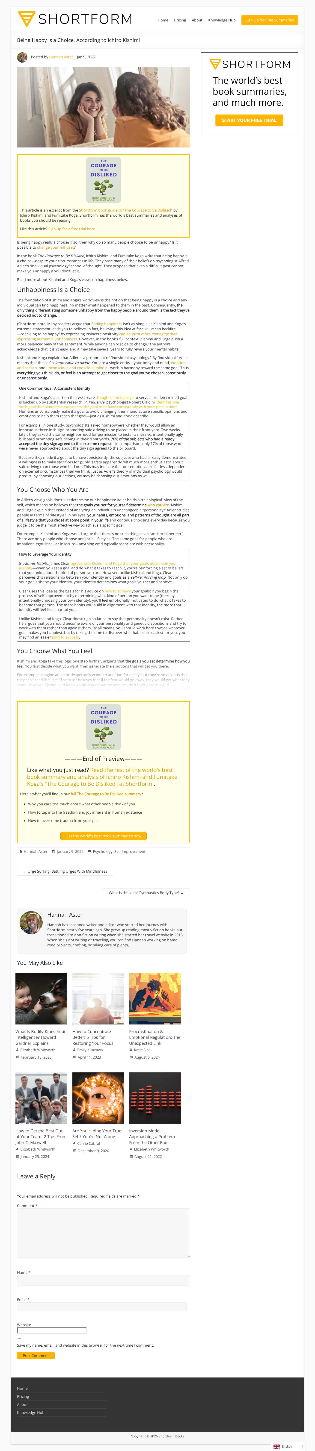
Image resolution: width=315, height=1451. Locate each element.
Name (23, 1272)
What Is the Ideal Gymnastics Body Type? (146, 892)
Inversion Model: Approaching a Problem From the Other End (152, 1136)
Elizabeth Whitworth (38, 1049)
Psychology (103, 851)
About (197, 20)
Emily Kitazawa (90, 1049)
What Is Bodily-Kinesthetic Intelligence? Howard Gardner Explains (40, 1037)
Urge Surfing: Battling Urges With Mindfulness (65, 871)
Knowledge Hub (222, 20)
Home (163, 20)
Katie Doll (142, 1049)
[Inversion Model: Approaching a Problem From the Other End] (155, 1074)
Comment (27, 1205)
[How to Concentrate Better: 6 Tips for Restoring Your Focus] (98, 975)
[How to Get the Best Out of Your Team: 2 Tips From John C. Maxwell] (41, 1074)
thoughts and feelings (115, 397)
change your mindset (55, 247)
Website (24, 1324)
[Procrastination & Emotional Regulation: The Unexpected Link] (155, 975)
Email (23, 1299)
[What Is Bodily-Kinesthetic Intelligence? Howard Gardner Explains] (41, 975)
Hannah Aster (61, 56)
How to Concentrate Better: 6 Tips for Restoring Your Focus (92, 1037)
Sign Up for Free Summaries (269, 20)
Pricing (180, 20)
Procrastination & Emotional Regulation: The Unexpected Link (154, 1037)
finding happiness (106, 323)
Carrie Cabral (88, 1143)
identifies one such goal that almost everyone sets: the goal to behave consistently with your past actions (99, 404)
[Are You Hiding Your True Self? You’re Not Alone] (98, 1074)
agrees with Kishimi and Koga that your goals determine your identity (98, 566)
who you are (158, 504)
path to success (65, 637)
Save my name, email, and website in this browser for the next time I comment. (85, 1345)
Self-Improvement (130, 851)
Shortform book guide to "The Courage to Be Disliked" (126, 210)
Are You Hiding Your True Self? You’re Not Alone (96, 1133)
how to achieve (118, 591)
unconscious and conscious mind (75, 367)
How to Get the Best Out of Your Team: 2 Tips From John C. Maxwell (41, 1136)
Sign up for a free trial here (72, 228)
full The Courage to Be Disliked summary (106, 793)
